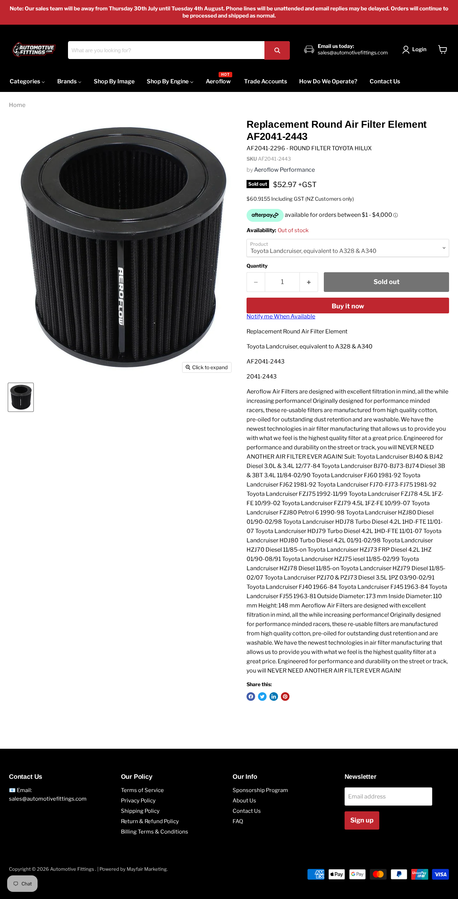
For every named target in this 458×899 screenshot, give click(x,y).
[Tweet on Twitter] (262, 696)
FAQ (238, 821)
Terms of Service (142, 790)
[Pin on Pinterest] (285, 696)
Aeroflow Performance (284, 169)
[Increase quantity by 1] (309, 282)
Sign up (362, 820)
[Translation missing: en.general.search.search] (276, 50)
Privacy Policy (138, 800)
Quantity (257, 266)
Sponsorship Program (260, 790)
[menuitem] (27, 81)
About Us (244, 800)
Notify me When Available (281, 316)
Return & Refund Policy (150, 821)
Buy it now (348, 306)
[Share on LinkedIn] (273, 696)
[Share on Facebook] (251, 696)
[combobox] (179, 50)
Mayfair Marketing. (147, 869)
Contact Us (247, 811)
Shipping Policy (140, 811)
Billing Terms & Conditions (154, 832)
